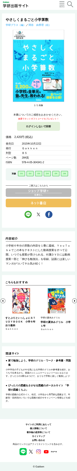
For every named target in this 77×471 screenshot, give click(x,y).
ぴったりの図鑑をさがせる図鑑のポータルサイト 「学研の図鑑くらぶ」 (38, 387)
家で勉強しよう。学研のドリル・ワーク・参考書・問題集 (39, 362)
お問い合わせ (38, 440)
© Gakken (38, 466)
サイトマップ (38, 436)
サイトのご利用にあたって (38, 424)
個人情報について (38, 428)
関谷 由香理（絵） (40, 24)
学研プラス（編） (16, 24)
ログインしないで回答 (38, 126)
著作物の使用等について (38, 432)
